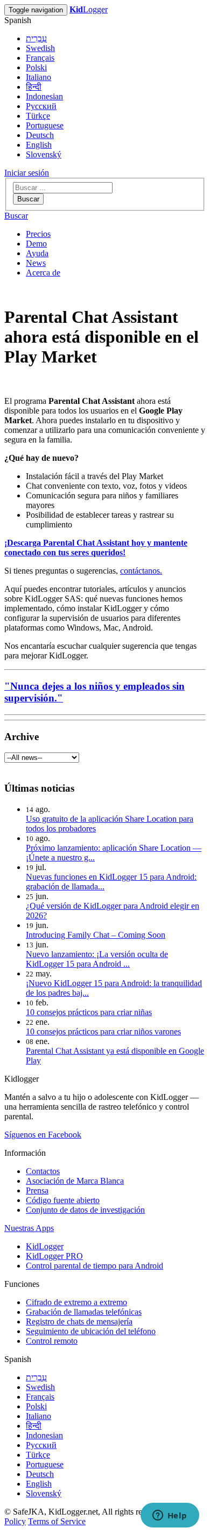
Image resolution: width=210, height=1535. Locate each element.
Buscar (28, 199)
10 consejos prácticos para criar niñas (89, 1012)
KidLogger (45, 1246)
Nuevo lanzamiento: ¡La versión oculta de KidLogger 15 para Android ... (97, 959)
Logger (88, 9)
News (36, 262)
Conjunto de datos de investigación (85, 1209)
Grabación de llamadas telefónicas (84, 1311)
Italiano (38, 77)
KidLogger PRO (54, 1256)
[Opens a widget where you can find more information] (169, 1516)
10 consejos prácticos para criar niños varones (103, 1031)
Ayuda (37, 253)
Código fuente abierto (63, 1200)
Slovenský (43, 154)
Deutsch (40, 135)
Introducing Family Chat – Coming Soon (95, 934)
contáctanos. (141, 570)
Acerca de (43, 272)
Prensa (37, 1190)
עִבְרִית (36, 38)
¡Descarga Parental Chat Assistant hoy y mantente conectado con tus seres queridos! (95, 547)
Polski (36, 67)
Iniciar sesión (26, 172)
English (39, 144)
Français (40, 57)
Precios (38, 233)
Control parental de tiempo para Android (94, 1265)
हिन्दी (33, 86)
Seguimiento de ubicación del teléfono (91, 1331)
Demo (36, 243)
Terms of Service (57, 1521)
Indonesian (44, 96)
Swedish (40, 48)
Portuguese (45, 125)
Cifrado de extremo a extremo (76, 1302)
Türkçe (38, 115)
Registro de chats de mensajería (79, 1321)
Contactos (43, 1171)
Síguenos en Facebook (42, 1134)
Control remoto (52, 1340)
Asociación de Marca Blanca (75, 1180)
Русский (41, 106)
